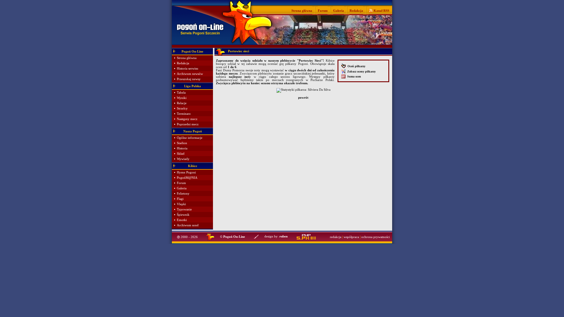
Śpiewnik (183, 214)
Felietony (183, 193)
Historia (182, 148)
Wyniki (182, 98)
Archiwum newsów (190, 73)
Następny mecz (187, 119)
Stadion (182, 143)
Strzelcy (182, 108)
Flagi (180, 198)
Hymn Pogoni (186, 172)
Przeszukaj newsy (189, 79)
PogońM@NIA (187, 177)
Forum (323, 10)
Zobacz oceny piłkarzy (360, 71)
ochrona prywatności (375, 237)
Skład (180, 153)
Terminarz (184, 113)
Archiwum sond (188, 225)
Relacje (182, 103)
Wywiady (183, 159)
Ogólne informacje (189, 137)
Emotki (182, 220)
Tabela (181, 92)
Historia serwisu (187, 68)
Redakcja (356, 10)
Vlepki (181, 204)
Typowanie (184, 209)
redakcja (335, 237)
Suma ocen (353, 76)
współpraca (351, 237)
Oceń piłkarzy (355, 66)
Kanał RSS (381, 10)
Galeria (338, 10)
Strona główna (301, 10)
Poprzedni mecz (188, 124)
